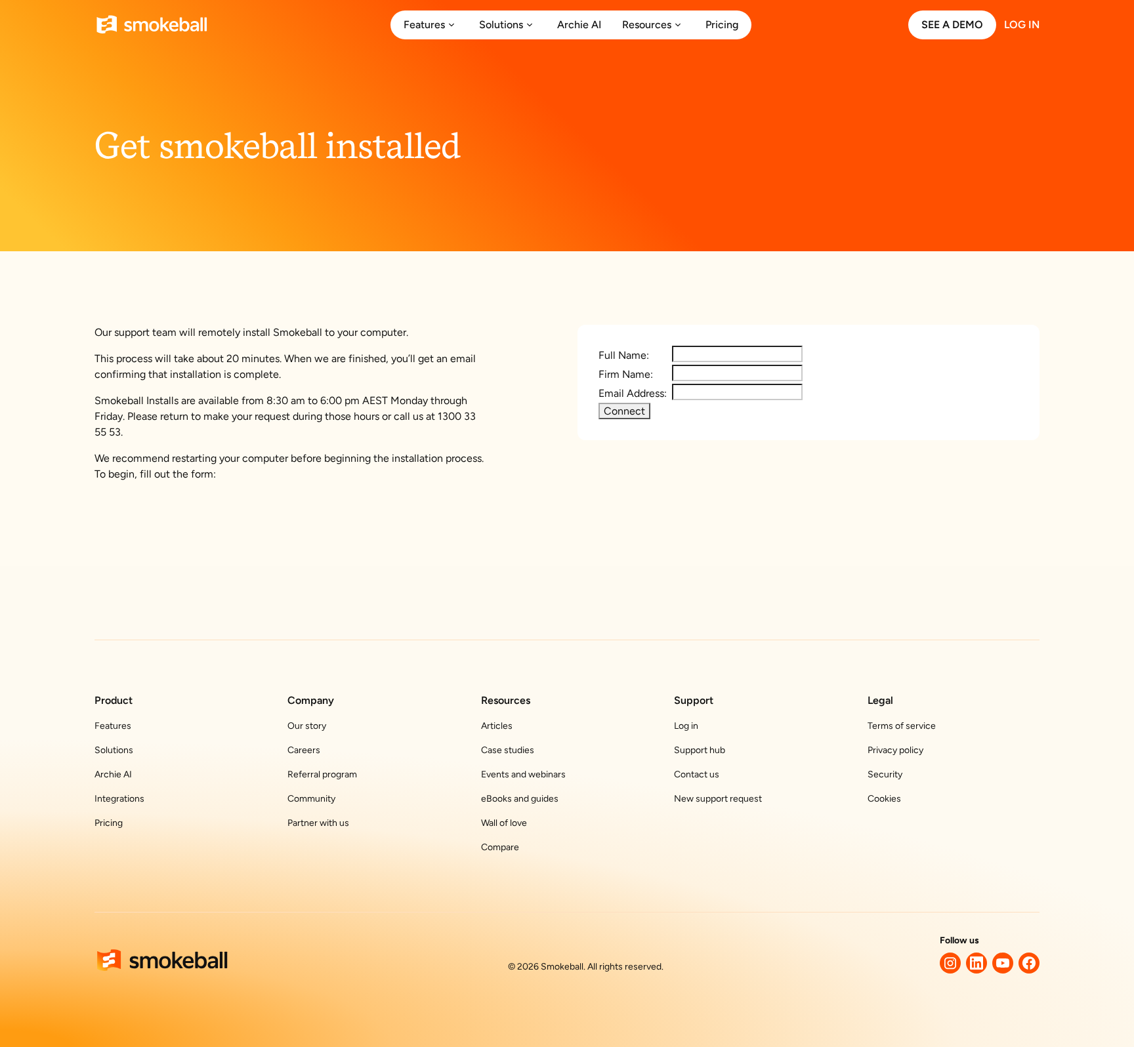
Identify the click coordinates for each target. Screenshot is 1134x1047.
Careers (303, 750)
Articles (497, 725)
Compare (500, 847)
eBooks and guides (519, 798)
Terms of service (902, 725)
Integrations (119, 798)
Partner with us (318, 823)
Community (311, 798)
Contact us (696, 774)
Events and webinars (523, 774)
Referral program (322, 774)
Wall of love (504, 823)
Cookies (884, 798)
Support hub (699, 750)
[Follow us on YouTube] (1002, 963)
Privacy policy (895, 750)
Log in (686, 725)
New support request (718, 798)
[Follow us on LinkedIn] (976, 963)
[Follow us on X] (950, 963)
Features (112, 725)
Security (885, 774)
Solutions (113, 750)
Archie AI (113, 774)
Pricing (108, 823)
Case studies (507, 750)
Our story (306, 725)
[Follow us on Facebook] (1029, 963)
